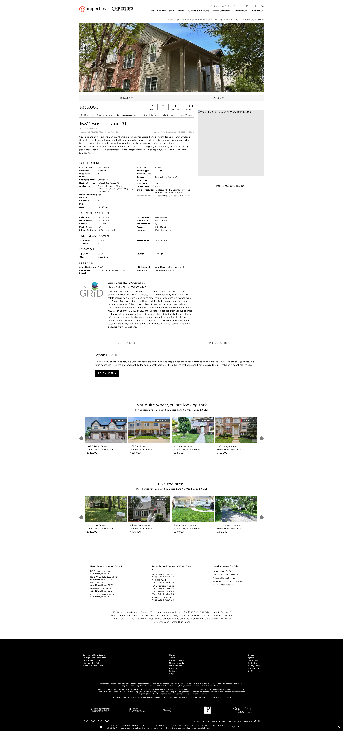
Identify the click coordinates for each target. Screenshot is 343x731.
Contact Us (252, 663)
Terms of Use (253, 668)
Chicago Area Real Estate (94, 658)
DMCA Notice (253, 671)
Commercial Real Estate (94, 655)
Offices (250, 655)
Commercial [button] (241, 10)
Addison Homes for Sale (224, 578)
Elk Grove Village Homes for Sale (228, 581)
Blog (171, 674)
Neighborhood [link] (169, 115)
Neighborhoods (176, 663)
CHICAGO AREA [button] (219, 6)
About (172, 658)
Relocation (174, 668)
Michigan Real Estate (92, 663)
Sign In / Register (246, 6)
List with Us (253, 660)
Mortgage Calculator (230, 186)
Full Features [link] (87, 115)
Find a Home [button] (158, 10)
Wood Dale (115, 132)
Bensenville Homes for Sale (225, 575)
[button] (231, 143)
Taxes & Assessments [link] (127, 115)
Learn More (106, 373)
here (208, 728)
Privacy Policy (253, 666)
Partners (173, 671)
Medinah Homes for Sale (224, 585)
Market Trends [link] (185, 115)
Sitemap (247, 721)
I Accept (234, 727)
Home (172, 655)
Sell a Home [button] (176, 10)
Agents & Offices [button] (198, 10)
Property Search (176, 660)
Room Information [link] (105, 115)
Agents (250, 658)
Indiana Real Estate (91, 660)
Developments (221, 10)
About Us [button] (258, 10)
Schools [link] (155, 115)
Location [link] (144, 115)
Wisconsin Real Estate (93, 666)
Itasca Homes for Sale (223, 571)
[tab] (125, 343)
